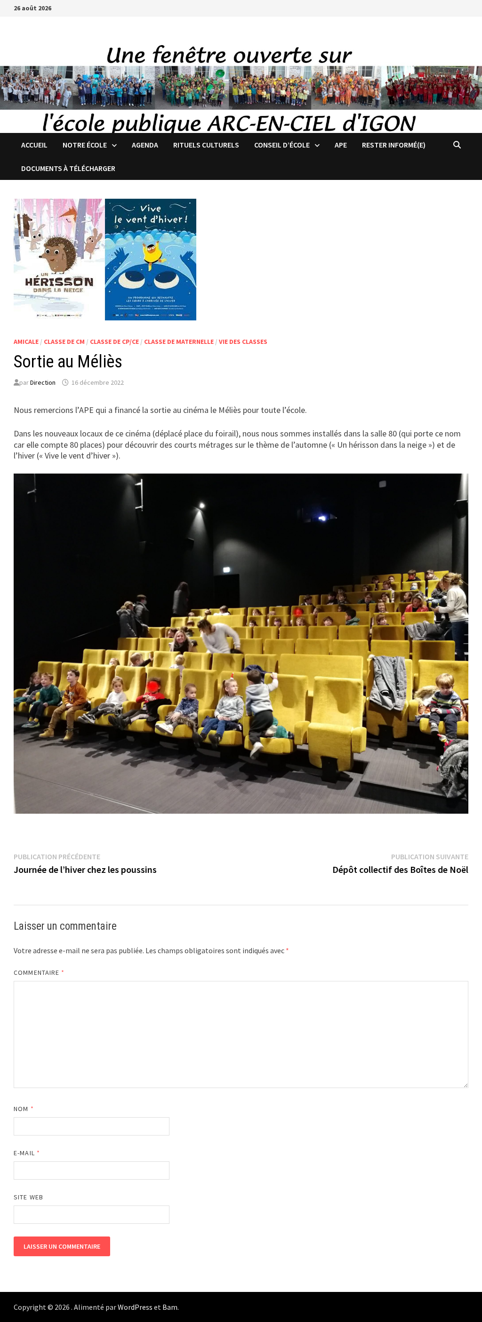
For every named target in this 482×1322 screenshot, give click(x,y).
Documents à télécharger (68, 168)
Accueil (34, 144)
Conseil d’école (282, 144)
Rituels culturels (206, 144)
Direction (43, 382)
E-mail (27, 1153)
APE (341, 144)
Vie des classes (243, 341)
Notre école (85, 144)
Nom (23, 1108)
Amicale (26, 341)
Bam (169, 1307)
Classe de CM (64, 341)
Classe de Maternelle (179, 341)
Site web (28, 1197)
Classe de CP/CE (114, 341)
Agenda (145, 144)
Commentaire (39, 972)
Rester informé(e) (394, 144)
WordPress (135, 1307)
